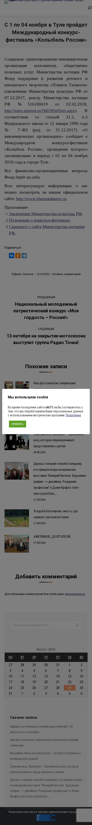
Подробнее (73, 415)
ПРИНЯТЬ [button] (17, 424)
